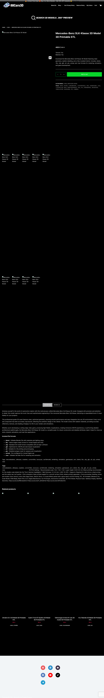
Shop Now (75, 1)
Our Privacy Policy (69, 5)
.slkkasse (67, 89)
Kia (92, 625)
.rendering (87, 87)
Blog (59, 5)
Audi (37, 625)
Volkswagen (66, 625)
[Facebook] (43, 675)
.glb (99, 85)
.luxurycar (59, 87)
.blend (65, 85)
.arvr (61, 85)
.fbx (87, 85)
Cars (65, 83)
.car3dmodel (72, 85)
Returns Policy (81, 5)
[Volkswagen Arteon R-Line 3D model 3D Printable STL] (64, 554)
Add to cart (84, 74)
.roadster (95, 87)
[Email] (58, 667)
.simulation (59, 89)
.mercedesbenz (72, 87)
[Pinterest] (43, 667)
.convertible (81, 85)
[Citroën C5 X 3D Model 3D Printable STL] (14, 554)
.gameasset (93, 85)
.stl (72, 89)
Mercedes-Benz (72, 83)
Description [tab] (47, 404)
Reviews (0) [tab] (57, 404)
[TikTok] (58, 675)
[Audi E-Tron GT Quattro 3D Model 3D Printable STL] (39, 554)
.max (65, 87)
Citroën (15, 625)
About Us (53, 5)
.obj (79, 87)
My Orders (89, 5)
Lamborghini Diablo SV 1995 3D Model (17, 470)
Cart (95, 5)
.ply (82, 87)
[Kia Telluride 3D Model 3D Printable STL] (90, 554)
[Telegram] (43, 682)
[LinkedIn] (50, 667)
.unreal (76, 89)
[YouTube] (50, 675)
